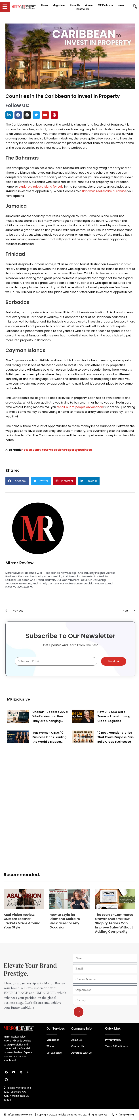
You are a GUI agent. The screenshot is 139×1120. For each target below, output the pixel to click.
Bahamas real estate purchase (104, 191)
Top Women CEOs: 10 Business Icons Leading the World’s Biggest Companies (49, 737)
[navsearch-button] (134, 7)
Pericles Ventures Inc (18, 1087)
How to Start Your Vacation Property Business (56, 450)
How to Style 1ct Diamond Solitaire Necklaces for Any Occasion (64, 921)
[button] (17, 481)
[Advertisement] (34, 803)
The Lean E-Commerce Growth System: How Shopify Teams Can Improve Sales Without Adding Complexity (114, 923)
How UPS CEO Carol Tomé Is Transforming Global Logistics (113, 716)
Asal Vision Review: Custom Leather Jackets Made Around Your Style (22, 921)
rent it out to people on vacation (80, 407)
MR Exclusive (18, 699)
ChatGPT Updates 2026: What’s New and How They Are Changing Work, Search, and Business (50, 716)
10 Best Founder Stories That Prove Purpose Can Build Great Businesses (115, 737)
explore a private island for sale (41, 186)
